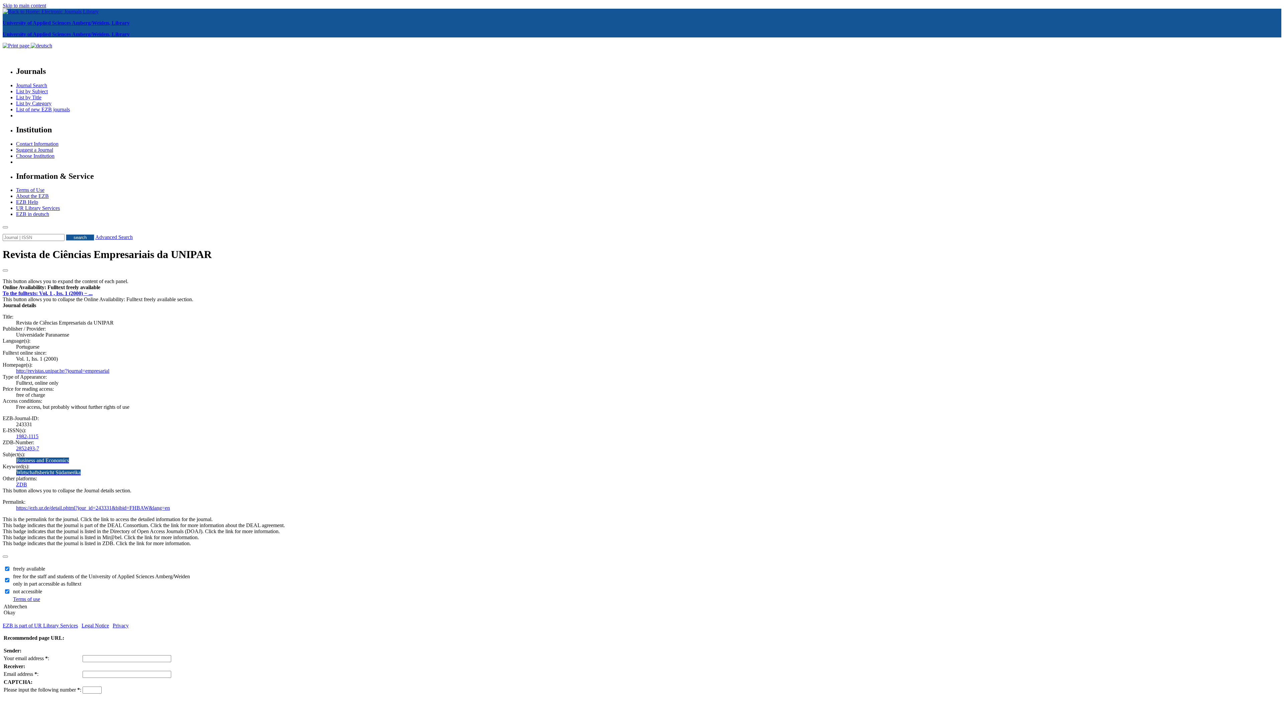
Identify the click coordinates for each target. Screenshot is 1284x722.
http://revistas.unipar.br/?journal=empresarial (62, 371)
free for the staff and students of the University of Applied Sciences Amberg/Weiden (101, 576)
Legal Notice (95, 625)
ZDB (21, 484)
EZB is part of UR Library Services (40, 625)
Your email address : (26, 658)
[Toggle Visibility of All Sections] (5, 270)
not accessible (27, 591)
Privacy (121, 625)
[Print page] (17, 45)
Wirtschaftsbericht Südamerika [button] (48, 472)
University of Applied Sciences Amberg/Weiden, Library (66, 23)
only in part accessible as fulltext (47, 584)
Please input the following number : (42, 690)
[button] (51, 287)
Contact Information (37, 144)
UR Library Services (38, 208)
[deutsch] (41, 45)
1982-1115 (27, 436)
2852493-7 (27, 448)
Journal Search (31, 85)
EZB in (32, 214)
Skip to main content (24, 5)
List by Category (33, 103)
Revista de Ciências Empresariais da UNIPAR (107, 254)
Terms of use (26, 599)
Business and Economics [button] (42, 460)
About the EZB (32, 196)
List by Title (28, 97)
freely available (29, 569)
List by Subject (32, 91)
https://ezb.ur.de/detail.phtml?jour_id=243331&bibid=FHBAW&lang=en (93, 508)
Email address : (21, 674)
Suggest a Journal (34, 150)
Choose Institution (35, 156)
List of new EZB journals (43, 109)
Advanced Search (114, 237)
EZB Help (27, 202)
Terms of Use (30, 190)
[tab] (642, 287)
